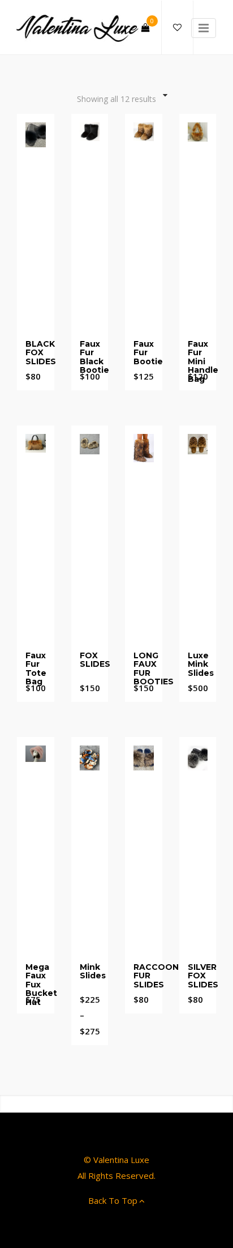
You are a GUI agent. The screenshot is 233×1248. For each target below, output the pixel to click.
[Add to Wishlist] (35, 326)
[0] (145, 27)
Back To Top (112, 1200)
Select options (39, 350)
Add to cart (201, 346)
